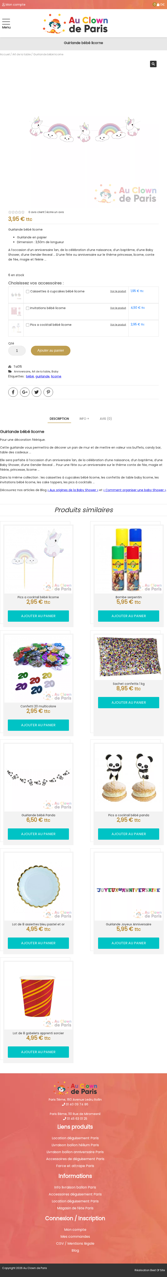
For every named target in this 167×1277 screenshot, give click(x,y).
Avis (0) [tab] (106, 418)
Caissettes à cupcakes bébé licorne (57, 291)
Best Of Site (157, 1270)
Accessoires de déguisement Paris (75, 1159)
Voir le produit (118, 291)
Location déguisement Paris (75, 1138)
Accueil (5, 54)
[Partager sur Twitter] (36, 392)
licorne (56, 376)
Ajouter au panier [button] (38, 615)
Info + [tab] (84, 418)
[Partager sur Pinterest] (48, 392)
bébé (30, 376)
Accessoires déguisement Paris (75, 1194)
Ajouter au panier (50, 350)
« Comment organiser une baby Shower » (134, 490)
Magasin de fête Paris (75, 1208)
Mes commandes (75, 1236)
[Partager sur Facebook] (13, 392)
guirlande (42, 376)
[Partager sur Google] (25, 392)
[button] (153, 64)
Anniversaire (22, 371)
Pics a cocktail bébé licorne (51, 325)
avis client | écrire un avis (46, 212)
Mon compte (75, 1229)
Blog (75, 1250)
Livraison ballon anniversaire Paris (75, 1152)
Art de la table (21, 54)
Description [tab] (59, 418)
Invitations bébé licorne (48, 308)
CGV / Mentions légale (75, 1243)
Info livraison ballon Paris (75, 1187)
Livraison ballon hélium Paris (75, 1145)
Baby (55, 371)
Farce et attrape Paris (75, 1166)
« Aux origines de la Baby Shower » (72, 490)
